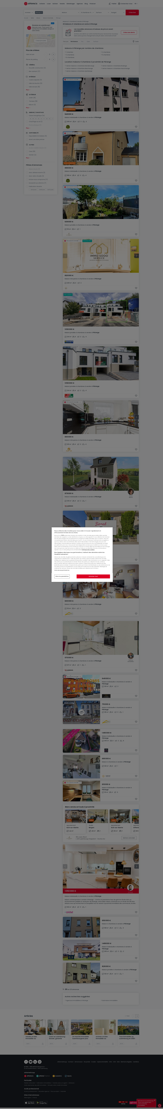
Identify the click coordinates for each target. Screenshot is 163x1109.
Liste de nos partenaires (61, 570)
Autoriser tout (93, 576)
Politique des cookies (88, 550)
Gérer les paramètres (62, 576)
